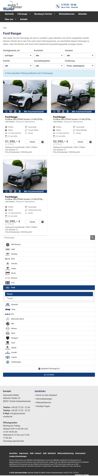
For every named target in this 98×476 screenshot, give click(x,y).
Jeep (13, 309)
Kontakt (23, 19)
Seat (13, 343)
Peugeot (14, 338)
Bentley (14, 254)
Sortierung (70, 61)
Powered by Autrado (82, 475)
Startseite (9, 14)
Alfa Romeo (16, 244)
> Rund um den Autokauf (46, 395)
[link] (42, 142)
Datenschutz (80, 453)
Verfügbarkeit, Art (11, 50)
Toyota (14, 357)
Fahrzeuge (22, 14)
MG (12, 324)
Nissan (14, 328)
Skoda (13, 348)
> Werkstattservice (43, 402)
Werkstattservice (67, 14)
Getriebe (69, 50)
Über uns (9, 19)
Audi (13, 249)
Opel (13, 333)
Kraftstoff (38, 50)
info (5, 28)
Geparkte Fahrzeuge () (50, 369)
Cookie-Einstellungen (18, 456)
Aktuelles (82, 14)
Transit (10, 298)
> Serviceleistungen (43, 399)
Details (32, 142)
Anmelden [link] (50, 375)
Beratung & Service (43, 14)
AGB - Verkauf (35, 453)
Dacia (13, 273)
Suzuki (14, 352)
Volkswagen (16, 362)
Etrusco (14, 278)
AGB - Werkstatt (49, 453)
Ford (13, 287)
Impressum (23, 453)
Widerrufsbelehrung (65, 453)
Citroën (14, 264)
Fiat (12, 283)
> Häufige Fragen (42, 406)
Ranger (10, 294)
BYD (13, 259)
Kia (12, 314)
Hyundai (14, 304)
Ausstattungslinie (42, 61)
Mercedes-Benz (17, 319)
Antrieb (6, 61)
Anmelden (13, 453)
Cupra (13, 268)
